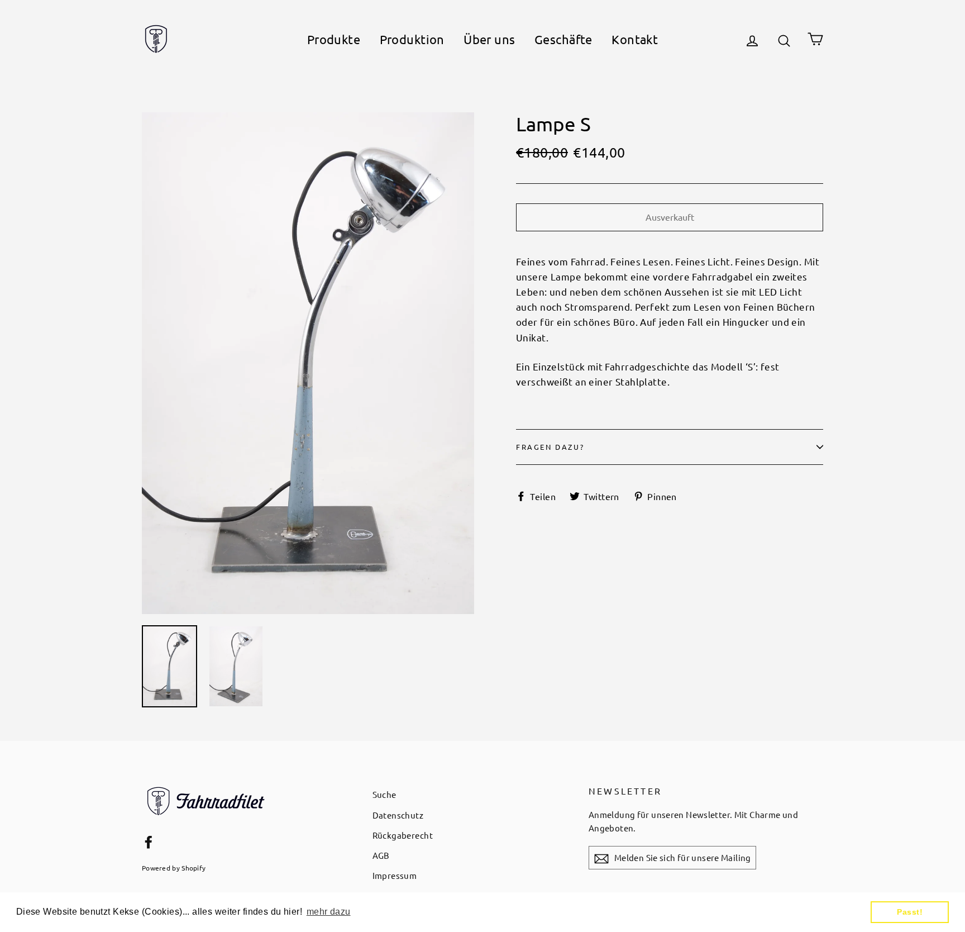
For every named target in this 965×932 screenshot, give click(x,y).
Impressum (394, 875)
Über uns (489, 39)
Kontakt (635, 39)
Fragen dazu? (550, 446)
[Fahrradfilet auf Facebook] (148, 841)
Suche (384, 794)
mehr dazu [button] (329, 911)
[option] (308, 363)
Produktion (412, 39)
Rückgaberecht (402, 835)
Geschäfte (563, 39)
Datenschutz (398, 815)
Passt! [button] (910, 911)
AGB (381, 855)
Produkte (333, 39)
